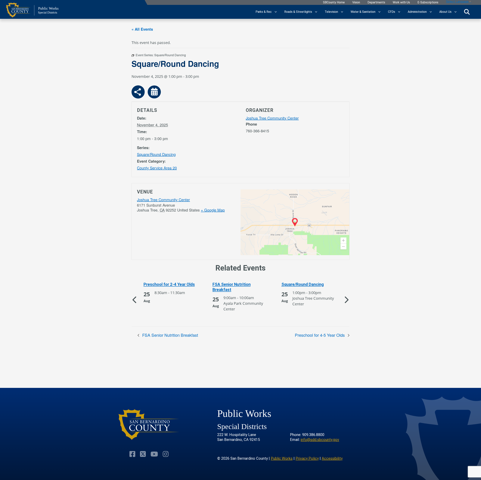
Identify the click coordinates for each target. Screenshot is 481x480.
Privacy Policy (307, 458)
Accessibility (332, 458)
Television (331, 12)
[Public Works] (148, 424)
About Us (445, 12)
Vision (356, 2)
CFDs (391, 12)
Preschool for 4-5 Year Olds (320, 335)
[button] (343, 240)
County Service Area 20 (157, 168)
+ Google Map (213, 210)
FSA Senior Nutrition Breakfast (169, 335)
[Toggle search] (467, 12)
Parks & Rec (264, 12)
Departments (376, 2)
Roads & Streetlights (298, 12)
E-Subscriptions (427, 2)
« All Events (142, 29)
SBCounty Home (334, 2)
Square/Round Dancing (156, 154)
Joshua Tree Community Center (272, 118)
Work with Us (401, 2)
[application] (294, 222)
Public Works (282, 458)
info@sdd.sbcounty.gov (320, 439)
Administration (417, 12)
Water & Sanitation (363, 12)
